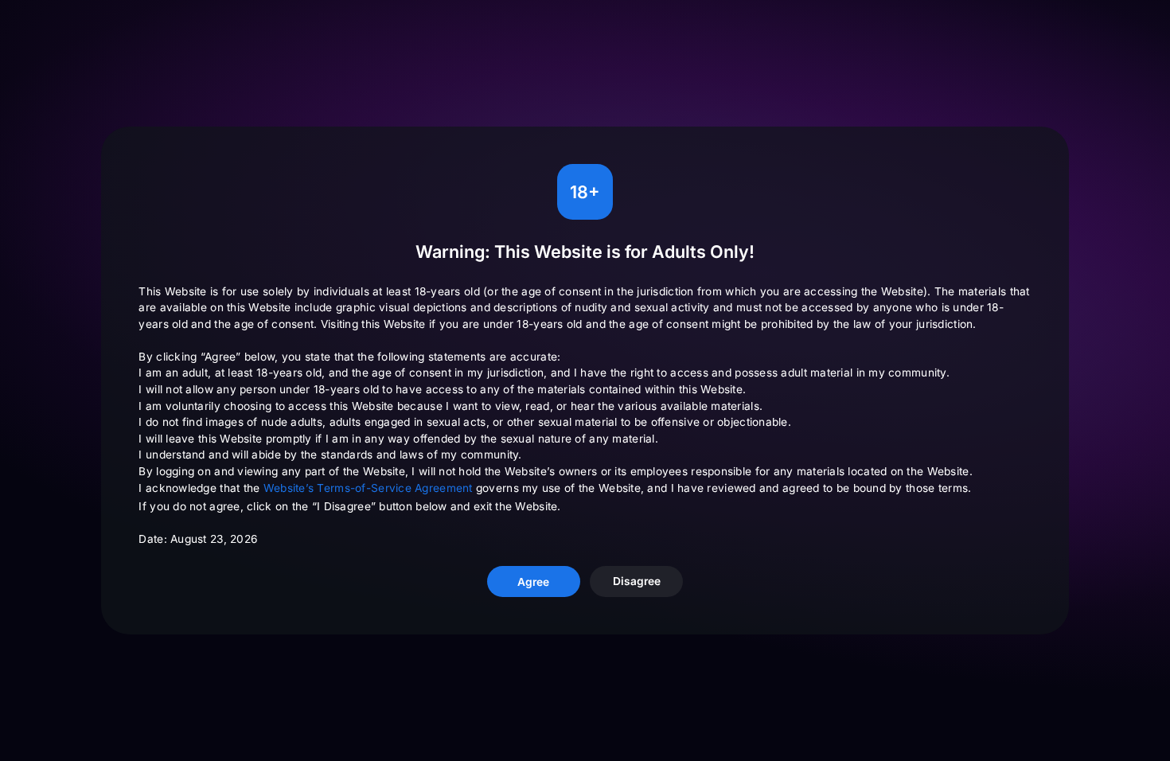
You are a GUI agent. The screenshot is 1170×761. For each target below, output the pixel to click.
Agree (533, 582)
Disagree (637, 581)
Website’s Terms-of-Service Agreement (368, 488)
